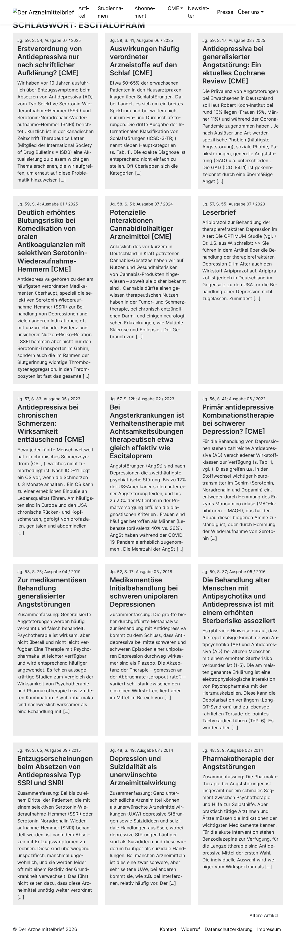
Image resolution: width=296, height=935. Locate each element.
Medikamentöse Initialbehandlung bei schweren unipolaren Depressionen (144, 592)
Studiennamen (110, 12)
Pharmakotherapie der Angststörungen (238, 762)
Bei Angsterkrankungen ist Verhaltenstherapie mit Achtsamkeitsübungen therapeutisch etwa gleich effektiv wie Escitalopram (147, 431)
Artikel (83, 12)
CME (173, 8)
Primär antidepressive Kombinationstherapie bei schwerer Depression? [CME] (238, 419)
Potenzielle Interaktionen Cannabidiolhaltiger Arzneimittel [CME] (141, 224)
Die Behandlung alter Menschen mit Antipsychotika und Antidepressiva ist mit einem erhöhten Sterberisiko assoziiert (238, 600)
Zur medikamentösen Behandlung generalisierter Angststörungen (51, 592)
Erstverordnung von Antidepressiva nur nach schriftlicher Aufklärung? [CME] (49, 60)
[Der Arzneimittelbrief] (43, 12)
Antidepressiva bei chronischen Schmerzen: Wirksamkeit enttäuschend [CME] (51, 423)
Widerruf (190, 929)
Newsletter (198, 12)
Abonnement (144, 12)
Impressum (269, 929)
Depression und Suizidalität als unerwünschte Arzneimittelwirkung (143, 770)
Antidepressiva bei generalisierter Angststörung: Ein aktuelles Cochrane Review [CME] (233, 64)
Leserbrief (219, 212)
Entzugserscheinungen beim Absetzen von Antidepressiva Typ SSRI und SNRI (55, 770)
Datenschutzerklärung (229, 929)
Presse (225, 12)
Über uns (249, 12)
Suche (270, 12)
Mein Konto (279, 12)
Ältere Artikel (264, 915)
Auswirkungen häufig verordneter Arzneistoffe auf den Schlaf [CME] (144, 60)
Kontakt (168, 929)
